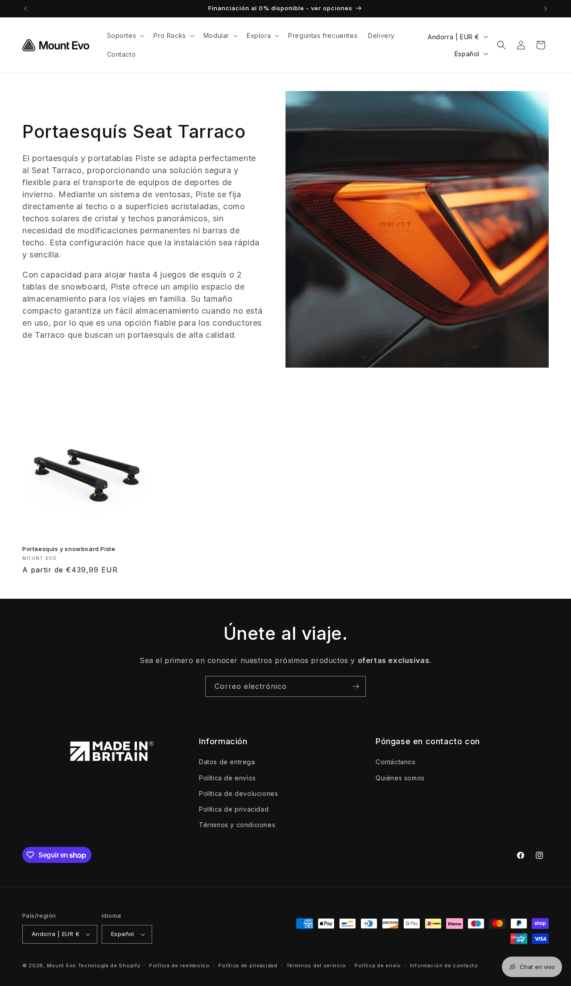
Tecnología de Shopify (109, 965)
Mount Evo (61, 965)
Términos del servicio (316, 965)
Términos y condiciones (237, 825)
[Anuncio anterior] (25, 8)
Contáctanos (396, 762)
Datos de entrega (227, 762)
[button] (125, 35)
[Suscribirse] (355, 686)
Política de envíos (227, 778)
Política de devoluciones (238, 793)
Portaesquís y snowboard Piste (68, 548)
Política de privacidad (234, 809)
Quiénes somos (400, 778)
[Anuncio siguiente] (545, 8)
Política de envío (378, 965)
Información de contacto (444, 965)
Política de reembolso (179, 965)
